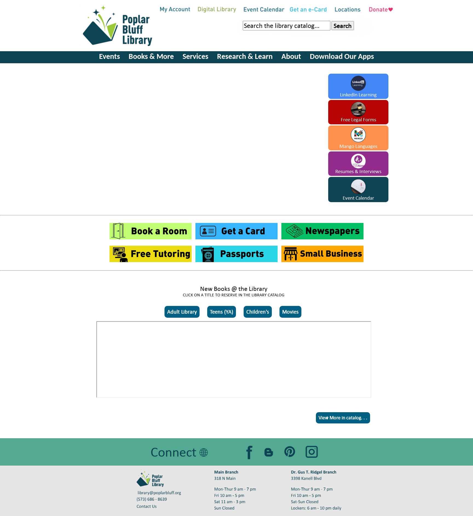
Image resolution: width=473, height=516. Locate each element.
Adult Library (182, 312)
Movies (290, 312)
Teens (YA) (221, 312)
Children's (257, 312)
